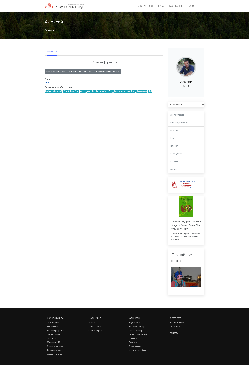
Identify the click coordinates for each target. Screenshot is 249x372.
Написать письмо (177, 322)
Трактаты (133, 342)
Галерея (174, 146)
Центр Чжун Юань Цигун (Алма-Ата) (99, 91)
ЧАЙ (150, 91)
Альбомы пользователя (80, 71)
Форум (173, 169)
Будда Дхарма (142, 91)
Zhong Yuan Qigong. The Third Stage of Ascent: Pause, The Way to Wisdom (186, 225)
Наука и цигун (134, 322)
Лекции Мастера (136, 330)
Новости (174, 130)
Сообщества (176, 154)
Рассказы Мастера (137, 326)
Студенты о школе (55, 346)
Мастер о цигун (53, 334)
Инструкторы (145, 6)
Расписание (175, 6)
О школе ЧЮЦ (53, 322)
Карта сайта (93, 322)
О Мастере (51, 338)
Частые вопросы (95, 330)
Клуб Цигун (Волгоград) (53, 91)
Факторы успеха (54, 350)
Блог (172, 138)
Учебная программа (55, 330)
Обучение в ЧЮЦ (54, 342)
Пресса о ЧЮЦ (135, 338)
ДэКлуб (82, 91)
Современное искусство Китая (124, 91)
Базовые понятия (54, 354)
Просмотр (52, 51)
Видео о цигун (135, 346)
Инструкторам (177, 115)
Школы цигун (52, 326)
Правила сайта (94, 326)
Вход (192, 6)
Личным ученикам (179, 122)
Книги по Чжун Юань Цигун (140, 350)
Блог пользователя (55, 71)
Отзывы (174, 161)
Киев (47, 82)
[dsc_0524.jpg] (186, 277)
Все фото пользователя (107, 71)
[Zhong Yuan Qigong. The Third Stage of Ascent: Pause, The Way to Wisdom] (186, 206)
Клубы (161, 6)
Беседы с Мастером (138, 334)
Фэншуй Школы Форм (71, 91)
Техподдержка (176, 326)
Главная (50, 30)
